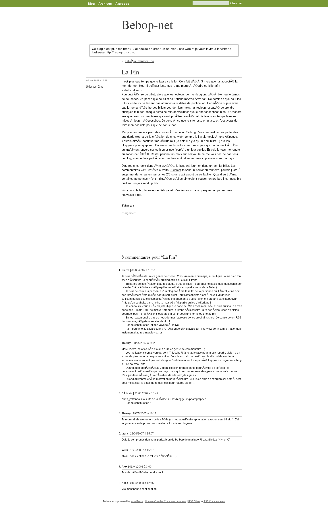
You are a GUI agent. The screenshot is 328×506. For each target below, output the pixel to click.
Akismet (175, 170)
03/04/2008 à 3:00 (140, 466)
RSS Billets (194, 501)
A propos (122, 3)
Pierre (125, 270)
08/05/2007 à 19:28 (144, 343)
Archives (105, 3)
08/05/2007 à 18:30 (143, 270)
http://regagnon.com (120, 52)
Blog (91, 3)
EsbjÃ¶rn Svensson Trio (139, 61)
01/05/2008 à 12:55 (142, 483)
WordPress (137, 501)
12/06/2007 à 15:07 (142, 433)
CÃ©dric (127, 393)
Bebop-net (147, 24)
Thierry (126, 343)
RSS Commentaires (214, 501)
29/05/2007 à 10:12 (144, 413)
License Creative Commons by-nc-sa (165, 501)
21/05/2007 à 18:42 (146, 393)
